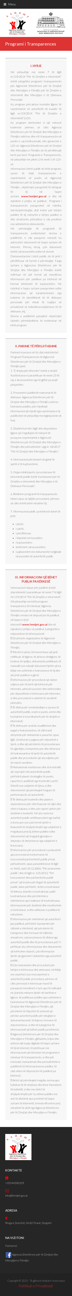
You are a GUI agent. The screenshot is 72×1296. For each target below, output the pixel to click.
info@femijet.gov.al (16, 1195)
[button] (10, 4)
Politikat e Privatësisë (36, 1285)
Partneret (11, 1245)
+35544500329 (14, 1183)
